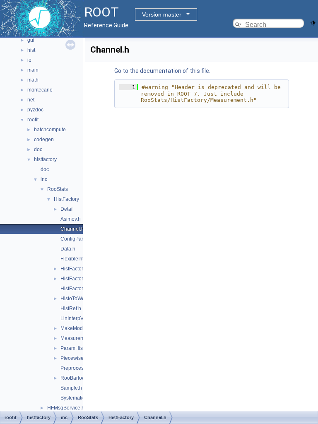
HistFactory (66, 199)
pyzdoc (35, 110)
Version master (161, 14)
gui (30, 40)
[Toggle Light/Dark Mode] (313, 22)
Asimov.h (70, 219)
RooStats (57, 189)
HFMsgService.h (65, 408)
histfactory (45, 159)
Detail (67, 209)
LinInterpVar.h (76, 318)
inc (44, 179)
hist (31, 50)
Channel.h (72, 229)
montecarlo (40, 90)
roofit (33, 120)
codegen (44, 139)
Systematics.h (76, 398)
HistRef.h (70, 308)
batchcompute (50, 129)
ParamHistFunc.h (79, 348)
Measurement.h (78, 338)
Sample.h (71, 388)
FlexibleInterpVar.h (81, 259)
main (33, 70)
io (29, 60)
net (30, 100)
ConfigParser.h (77, 239)
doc (38, 149)
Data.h (67, 249)
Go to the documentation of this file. (162, 70)
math (33, 80)
